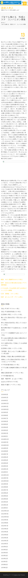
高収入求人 (7, 7)
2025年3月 (4, 430)
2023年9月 (4, 484)
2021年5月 (4, 549)
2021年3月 (4, 555)
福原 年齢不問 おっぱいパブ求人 (12, 379)
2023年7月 (4, 490)
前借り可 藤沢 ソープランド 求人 (11, 385)
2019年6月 (4, 564)
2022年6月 (4, 529)
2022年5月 (4, 532)
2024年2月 (4, 469)
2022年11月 (4, 514)
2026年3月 (4, 394)
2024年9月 (4, 448)
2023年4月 (4, 499)
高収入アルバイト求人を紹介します (10, 10)
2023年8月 (4, 487)
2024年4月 (4, 463)
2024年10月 (5, 445)
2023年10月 (5, 481)
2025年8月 (4, 415)
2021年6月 (4, 546)
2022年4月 (4, 535)
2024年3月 (4, 466)
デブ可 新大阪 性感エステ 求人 (10, 364)
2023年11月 (4, 478)
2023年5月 (4, 496)
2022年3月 (4, 538)
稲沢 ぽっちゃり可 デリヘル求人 (12, 297)
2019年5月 (4, 567)
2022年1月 (4, 543)
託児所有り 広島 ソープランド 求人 (11, 348)
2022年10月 (5, 517)
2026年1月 (4, 400)
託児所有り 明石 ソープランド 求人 (11, 314)
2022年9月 (4, 520)
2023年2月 (4, 505)
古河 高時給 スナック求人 (10, 294)
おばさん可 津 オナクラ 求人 (9, 382)
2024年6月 (4, 457)
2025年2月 (4, 433)
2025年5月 (4, 424)
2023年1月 (4, 508)
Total (14, 575)
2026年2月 (4, 397)
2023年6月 (4, 493)
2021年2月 (4, 558)
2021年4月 (4, 552)
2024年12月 (5, 439)
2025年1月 (4, 436)
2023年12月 (5, 475)
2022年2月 (4, 540)
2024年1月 (4, 472)
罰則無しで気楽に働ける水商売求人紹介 (13, 356)
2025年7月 (4, 418)
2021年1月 (4, 561)
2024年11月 (4, 442)
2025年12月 (5, 403)
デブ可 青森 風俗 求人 (7, 376)
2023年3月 (4, 502)
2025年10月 (5, 409)
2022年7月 (4, 526)
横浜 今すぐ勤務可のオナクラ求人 (12, 279)
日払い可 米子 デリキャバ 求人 (10, 308)
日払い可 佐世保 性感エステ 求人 (11, 311)
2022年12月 (5, 511)
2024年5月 (4, 460)
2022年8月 (4, 523)
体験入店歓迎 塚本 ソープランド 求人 (12, 373)
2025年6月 (4, 421)
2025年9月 (4, 412)
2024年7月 (4, 454)
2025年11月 (4, 406)
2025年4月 (4, 427)
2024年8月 (4, 451)
